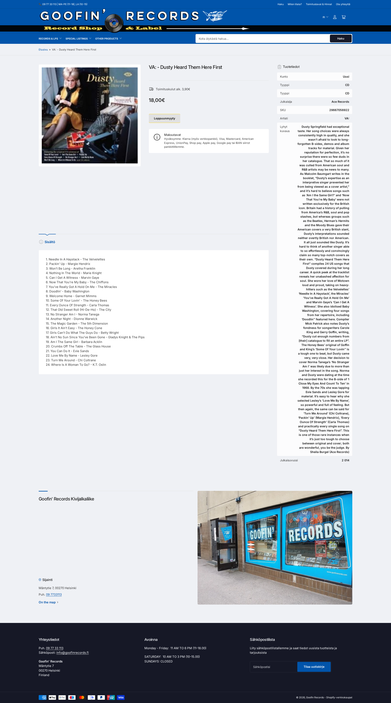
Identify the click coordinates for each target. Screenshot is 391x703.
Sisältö (50, 242)
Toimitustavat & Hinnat (319, 4)
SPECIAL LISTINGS (77, 38)
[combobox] (274, 38)
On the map (47, 602)
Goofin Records (315, 697)
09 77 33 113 (54, 648)
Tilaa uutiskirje (314, 666)
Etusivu (43, 49)
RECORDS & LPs (48, 38)
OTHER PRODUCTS (106, 38)
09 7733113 (54, 594)
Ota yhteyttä (343, 4)
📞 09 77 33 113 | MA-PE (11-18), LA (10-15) (63, 4)
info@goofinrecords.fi (72, 653)
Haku (281, 4)
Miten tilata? (295, 4)
